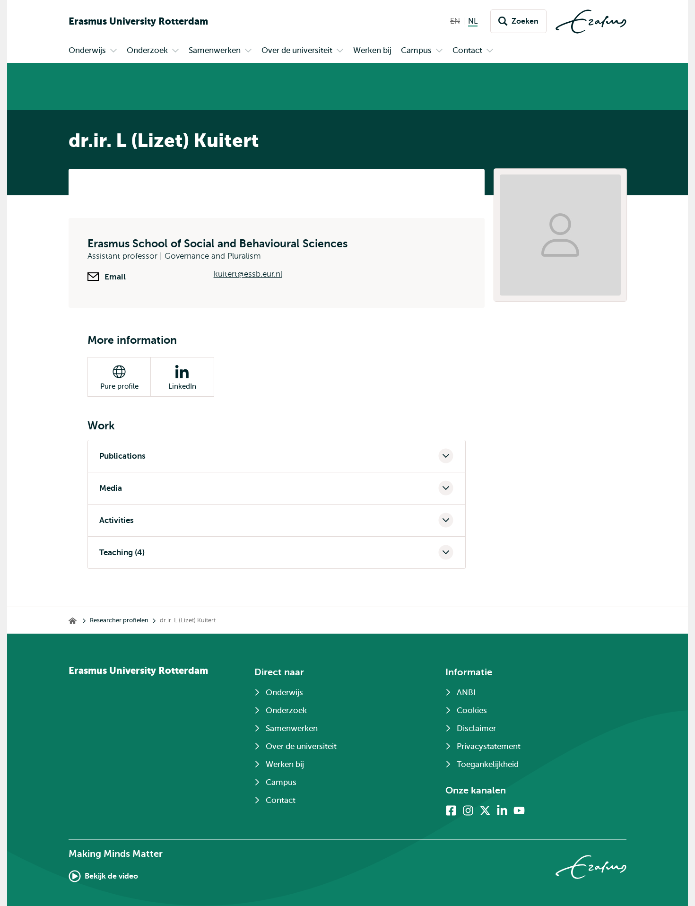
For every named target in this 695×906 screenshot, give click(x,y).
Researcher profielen (119, 620)
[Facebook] (451, 810)
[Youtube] (519, 810)
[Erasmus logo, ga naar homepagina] (591, 21)
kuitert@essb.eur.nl (248, 274)
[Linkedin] (502, 810)
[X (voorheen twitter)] (485, 810)
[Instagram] (468, 810)
